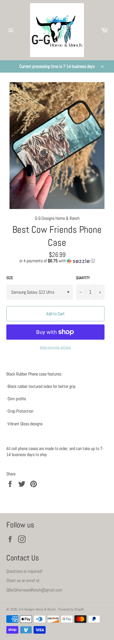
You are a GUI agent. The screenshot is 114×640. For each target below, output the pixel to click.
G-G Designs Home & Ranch (38, 609)
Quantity (83, 277)
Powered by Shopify (71, 609)
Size (9, 277)
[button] (57, 261)
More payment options (55, 347)
